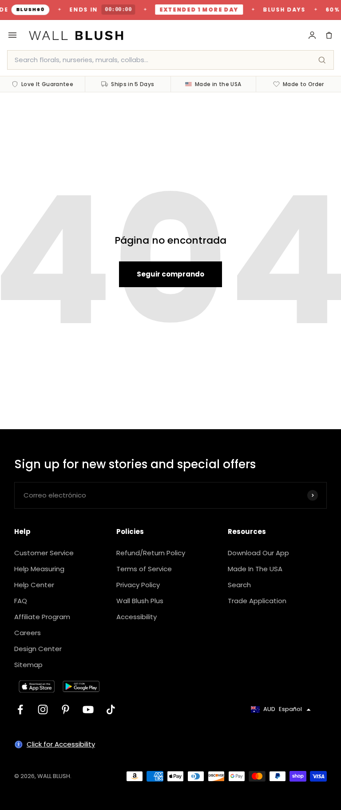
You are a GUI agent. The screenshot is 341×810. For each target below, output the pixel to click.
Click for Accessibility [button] (61, 744)
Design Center (38, 648)
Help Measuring (39, 568)
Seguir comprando (170, 274)
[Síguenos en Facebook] (20, 709)
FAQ (20, 600)
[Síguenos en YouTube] (88, 709)
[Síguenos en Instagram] (43, 709)
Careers (27, 632)
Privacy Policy (138, 584)
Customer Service (44, 552)
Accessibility (136, 616)
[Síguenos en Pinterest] (65, 709)
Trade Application (257, 600)
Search (239, 584)
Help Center (34, 584)
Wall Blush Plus (139, 600)
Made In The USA (255, 568)
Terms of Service (144, 568)
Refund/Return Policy (150, 552)
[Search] (321, 59)
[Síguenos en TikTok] (111, 709)
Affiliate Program (42, 616)
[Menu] (12, 35)
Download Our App (258, 552)
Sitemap (28, 664)
